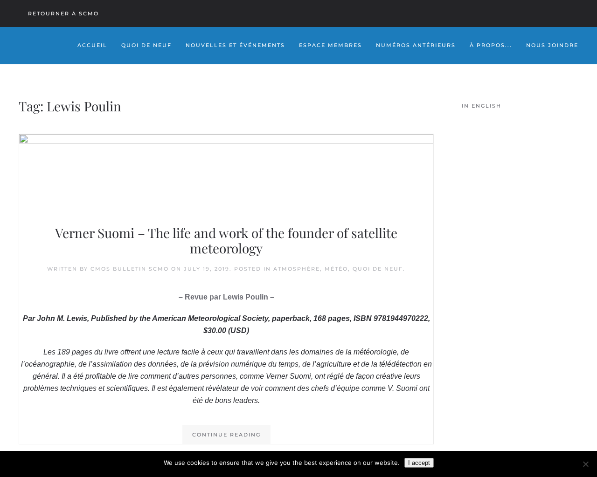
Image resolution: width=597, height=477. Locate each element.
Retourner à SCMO (63, 13)
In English (481, 105)
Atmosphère (296, 269)
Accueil (92, 45)
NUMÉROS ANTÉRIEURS (416, 45)
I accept (419, 462)
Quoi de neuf (378, 269)
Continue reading (226, 434)
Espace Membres (330, 45)
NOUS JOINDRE (552, 45)
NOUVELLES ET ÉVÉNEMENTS (235, 45)
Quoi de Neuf (146, 45)
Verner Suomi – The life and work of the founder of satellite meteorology (226, 240)
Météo (336, 269)
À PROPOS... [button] (491, 45)
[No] (585, 464)
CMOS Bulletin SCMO (129, 269)
